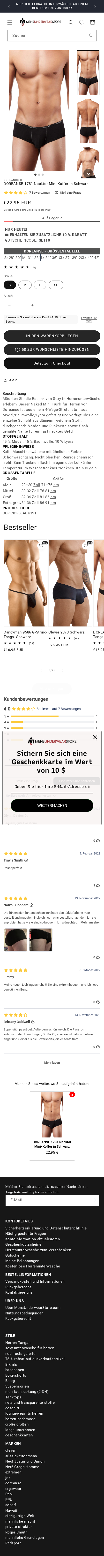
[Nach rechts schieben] (62, 670)
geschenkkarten (19, 1435)
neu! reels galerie (20, 1353)
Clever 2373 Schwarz (66, 632)
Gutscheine (15, 1255)
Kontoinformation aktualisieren (32, 1239)
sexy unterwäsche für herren (29, 1348)
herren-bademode (20, 1419)
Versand (9, 209)
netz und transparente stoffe (30, 1402)
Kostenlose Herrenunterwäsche (32, 1266)
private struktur (18, 1527)
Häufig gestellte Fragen (25, 1233)
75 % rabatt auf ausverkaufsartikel (35, 1359)
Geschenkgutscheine (23, 1244)
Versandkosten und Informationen (35, 1281)
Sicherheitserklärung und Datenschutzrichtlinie (46, 1228)
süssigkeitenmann (21, 1456)
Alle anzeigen (52, 688)
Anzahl (8, 295)
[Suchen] (91, 35)
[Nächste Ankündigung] (95, 6)
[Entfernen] (72, 1094)
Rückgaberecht (18, 1287)
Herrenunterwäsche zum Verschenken (38, 1250)
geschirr (12, 1408)
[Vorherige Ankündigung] (9, 6)
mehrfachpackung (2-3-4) (27, 1391)
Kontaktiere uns (19, 1292)
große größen (17, 1424)
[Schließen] (95, 737)
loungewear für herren (24, 1413)
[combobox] (52, 35)
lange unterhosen (20, 1430)
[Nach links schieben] (41, 670)
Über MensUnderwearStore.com (33, 1307)
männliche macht (20, 1521)
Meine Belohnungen (22, 1261)
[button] (9, 22)
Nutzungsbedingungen (24, 1313)
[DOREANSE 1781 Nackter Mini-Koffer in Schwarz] (52, 1114)
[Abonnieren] (93, 1200)
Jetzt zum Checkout (52, 363)
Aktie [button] (13, 380)
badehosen (14, 1370)
